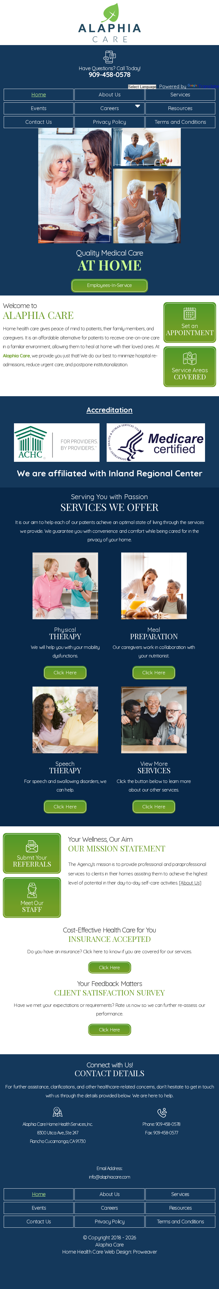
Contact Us (38, 122)
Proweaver (145, 1251)
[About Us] (190, 883)
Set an (190, 329)
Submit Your (32, 861)
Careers (109, 108)
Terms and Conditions (180, 122)
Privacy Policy (109, 122)
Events (38, 108)
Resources (180, 108)
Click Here (65, 672)
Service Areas (190, 374)
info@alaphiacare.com (109, 1177)
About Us (110, 94)
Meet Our (32, 906)
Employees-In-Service (109, 285)
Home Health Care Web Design (96, 1251)
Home (38, 94)
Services (180, 94)
